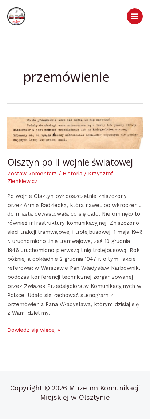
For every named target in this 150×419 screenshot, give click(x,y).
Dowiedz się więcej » (33, 329)
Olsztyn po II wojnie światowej (70, 162)
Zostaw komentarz (32, 173)
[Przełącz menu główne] (135, 16)
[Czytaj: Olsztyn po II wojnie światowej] (75, 133)
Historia (72, 173)
